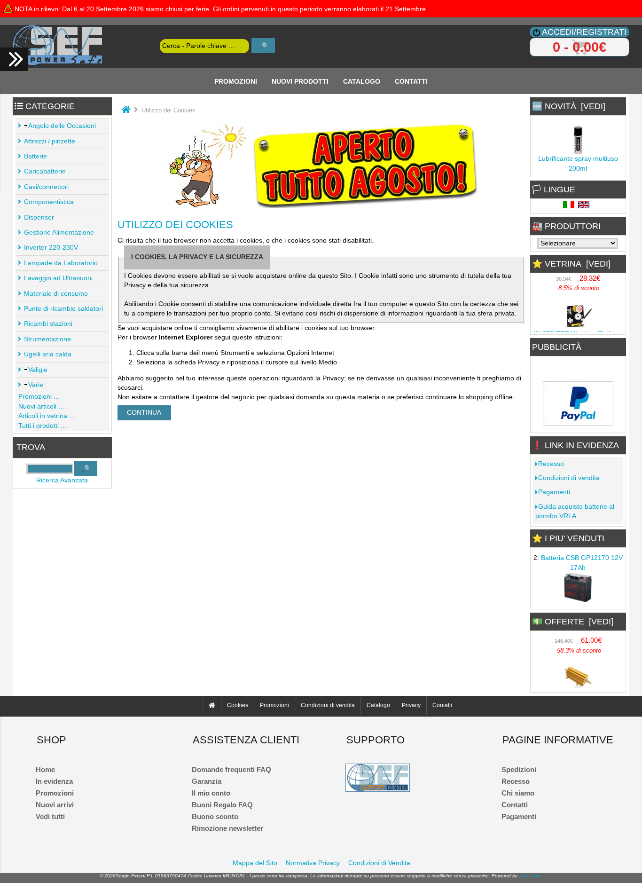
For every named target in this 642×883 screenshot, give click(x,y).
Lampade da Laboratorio (61, 263)
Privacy (411, 705)
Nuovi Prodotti (300, 81)
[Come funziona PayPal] (578, 423)
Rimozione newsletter (227, 828)
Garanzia (206, 781)
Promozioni (235, 81)
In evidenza (54, 781)
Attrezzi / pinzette (49, 141)
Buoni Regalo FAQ (222, 805)
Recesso (551, 463)
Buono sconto (215, 816)
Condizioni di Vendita (379, 863)
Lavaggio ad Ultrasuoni (58, 278)
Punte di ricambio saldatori (63, 308)
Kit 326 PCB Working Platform (577, 331)
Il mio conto (211, 793)
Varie (35, 384)
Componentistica (49, 201)
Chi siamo (517, 793)
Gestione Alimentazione (59, 232)
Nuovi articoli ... (41, 406)
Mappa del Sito (255, 863)
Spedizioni (518, 769)
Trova (30, 447)
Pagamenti (554, 492)
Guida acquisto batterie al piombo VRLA (574, 511)
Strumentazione (47, 339)
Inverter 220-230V (51, 247)
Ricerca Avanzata (62, 480)
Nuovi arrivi (55, 805)
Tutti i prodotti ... (42, 425)
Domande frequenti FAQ (231, 769)
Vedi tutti (50, 816)
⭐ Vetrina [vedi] (571, 263)
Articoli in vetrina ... (46, 415)
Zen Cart (530, 875)
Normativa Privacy (313, 863)
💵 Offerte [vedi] (572, 621)
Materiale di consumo (56, 293)
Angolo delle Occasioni (62, 125)
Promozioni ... (38, 396)
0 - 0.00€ (579, 47)
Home (45, 769)
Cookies (237, 705)
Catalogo (361, 81)
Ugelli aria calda (47, 354)
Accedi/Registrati (584, 32)
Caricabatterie (45, 171)
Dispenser (39, 217)
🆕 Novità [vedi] (568, 106)
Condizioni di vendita (569, 477)
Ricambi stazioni (48, 323)
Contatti (411, 81)
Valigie (37, 369)
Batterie (35, 156)
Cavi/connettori (46, 186)
